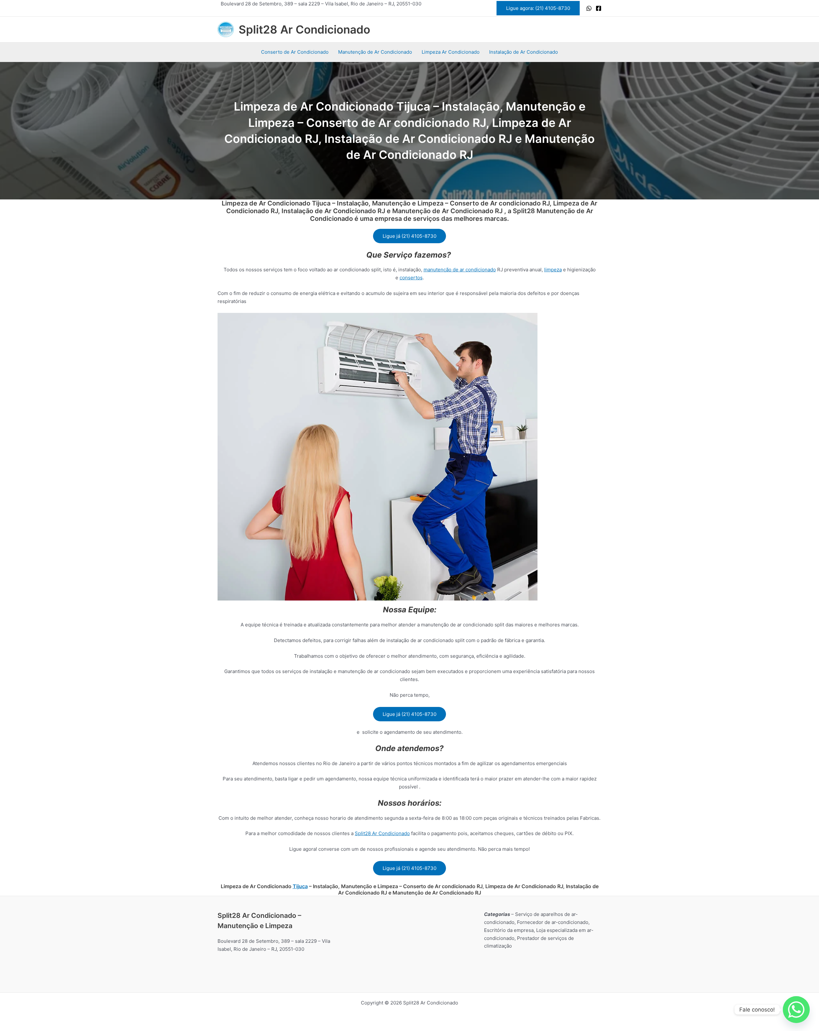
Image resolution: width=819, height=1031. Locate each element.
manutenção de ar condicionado (460, 270)
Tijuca (300, 886)
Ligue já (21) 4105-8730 (409, 236)
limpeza (553, 270)
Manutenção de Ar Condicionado (375, 52)
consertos (411, 278)
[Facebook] (598, 8)
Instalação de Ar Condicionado (523, 52)
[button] (538, 8)
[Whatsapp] (796, 1009)
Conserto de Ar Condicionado (295, 52)
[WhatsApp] (589, 8)
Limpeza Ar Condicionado (451, 52)
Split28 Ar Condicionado (304, 29)
